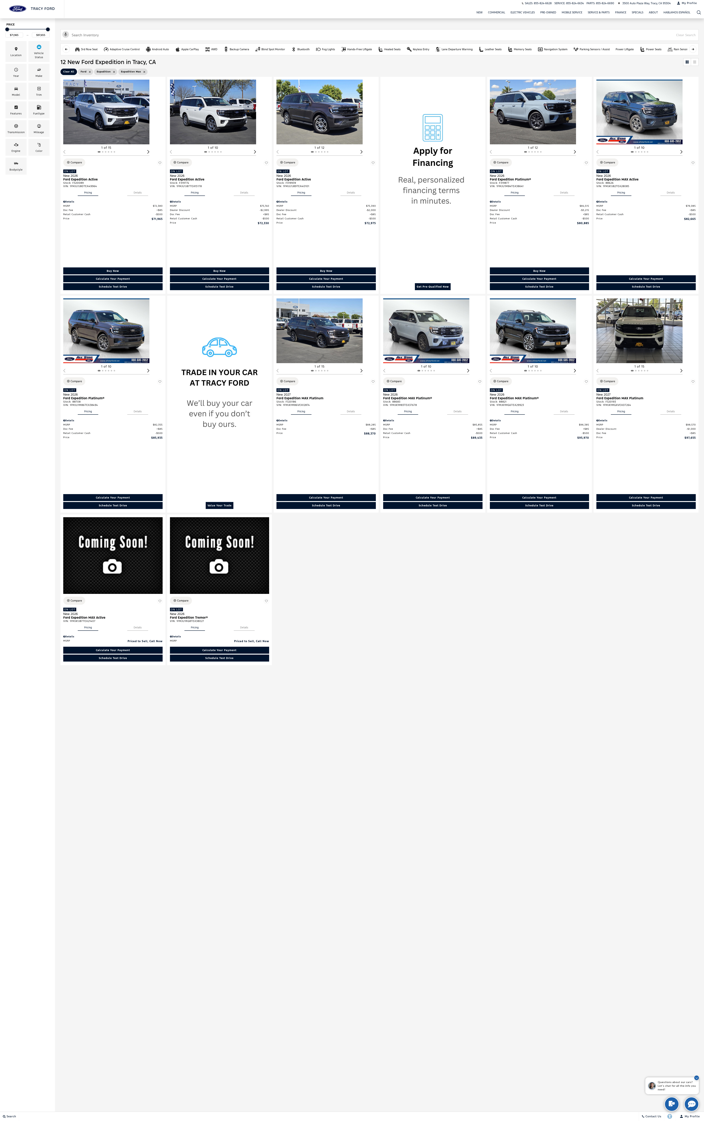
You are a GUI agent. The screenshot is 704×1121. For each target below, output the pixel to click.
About (653, 12)
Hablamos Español (676, 12)
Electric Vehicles (523, 12)
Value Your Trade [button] (220, 505)
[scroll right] (692, 49)
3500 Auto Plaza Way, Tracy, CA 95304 (646, 3)
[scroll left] (66, 49)
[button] (699, 12)
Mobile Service (572, 12)
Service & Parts (599, 12)
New (479, 12)
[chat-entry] (671, 1104)
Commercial (496, 12)
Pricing (88, 192)
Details (138, 192)
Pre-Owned (548, 12)
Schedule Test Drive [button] (113, 286)
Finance (620, 12)
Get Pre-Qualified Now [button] (433, 286)
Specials (637, 12)
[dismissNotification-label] (696, 1078)
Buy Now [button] (113, 271)
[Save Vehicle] (160, 163)
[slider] (7, 29)
